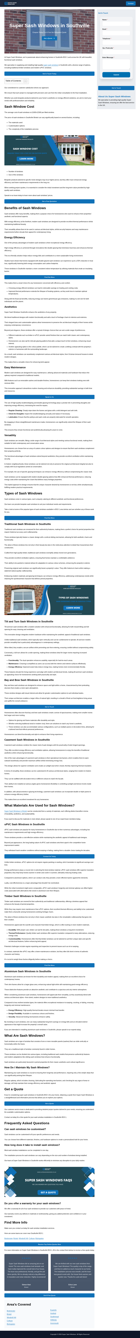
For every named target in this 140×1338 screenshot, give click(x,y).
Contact (131, 3)
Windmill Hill (23, 1238)
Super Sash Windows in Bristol (15, 811)
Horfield (53, 1313)
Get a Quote (48, 38)
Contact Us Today (49, 856)
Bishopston (39, 1238)
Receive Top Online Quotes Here (49, 1244)
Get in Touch (49, 707)
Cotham (32, 1238)
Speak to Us (49, 397)
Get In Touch (116, 88)
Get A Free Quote (49, 1295)
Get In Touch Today (49, 74)
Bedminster (8, 1238)
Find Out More (49, 277)
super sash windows (50, 65)
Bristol (15, 1238)
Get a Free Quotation (49, 201)
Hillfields (53, 1320)
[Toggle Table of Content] (24, 81)
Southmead (54, 1317)
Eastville (53, 1310)
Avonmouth (54, 1323)
